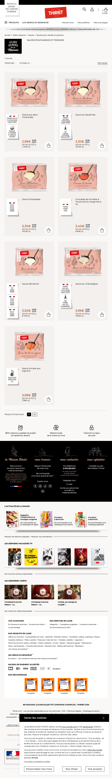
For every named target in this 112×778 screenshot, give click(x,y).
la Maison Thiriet (16, 459)
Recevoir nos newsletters (41, 537)
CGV (63, 711)
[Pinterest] (50, 486)
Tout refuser (71, 769)
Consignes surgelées (68, 624)
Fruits (55, 643)
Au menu (12, 658)
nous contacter (69, 459)
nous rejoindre (96, 459)
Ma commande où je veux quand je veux (42, 474)
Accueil (7, 35)
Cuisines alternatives (34, 646)
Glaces (62, 643)
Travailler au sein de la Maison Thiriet (96, 467)
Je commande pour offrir (60, 627)
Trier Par (9, 63)
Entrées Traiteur (61, 637)
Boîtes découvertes (66, 646)
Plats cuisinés (30, 640)
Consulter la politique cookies (37, 761)
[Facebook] (35, 486)
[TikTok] (45, 486)
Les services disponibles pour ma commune (42, 711)
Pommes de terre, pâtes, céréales (22, 643)
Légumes (79, 640)
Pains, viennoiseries (16, 646)
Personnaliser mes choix (39, 769)
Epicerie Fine (50, 646)
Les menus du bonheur (35, 22)
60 (35, 414)
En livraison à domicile (17, 624)
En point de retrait (36, 624)
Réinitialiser (103, 63)
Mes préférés (83, 22)
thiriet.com (17, 711)
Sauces (31, 35)
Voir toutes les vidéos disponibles (18, 611)
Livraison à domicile (88, 624)
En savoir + (57, 669)
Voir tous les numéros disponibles (19, 574)
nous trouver (42, 459)
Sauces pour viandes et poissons (50, 35)
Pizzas (96, 637)
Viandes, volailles (66, 640)
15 (29, 414)
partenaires (88, 727)
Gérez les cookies (17, 714)
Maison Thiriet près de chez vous (42, 467)
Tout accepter (95, 769)
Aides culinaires (19, 35)
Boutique (79, 646)
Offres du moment (16, 637)
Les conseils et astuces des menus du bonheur (38, 658)
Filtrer (25, 63)
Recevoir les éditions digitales (17, 537)
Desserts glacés (73, 643)
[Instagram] (40, 486)
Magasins (54, 624)
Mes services (67, 22)
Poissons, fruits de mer (47, 640)
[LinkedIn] (42, 491)
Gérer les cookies (94, 750)
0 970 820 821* (69, 468)
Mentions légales (74, 711)
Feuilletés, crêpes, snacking (81, 637)
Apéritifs (49, 637)
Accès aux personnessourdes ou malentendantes (69, 490)
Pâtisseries (86, 643)
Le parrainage (14, 627)
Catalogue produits (91, 711)
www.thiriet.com (69, 727)
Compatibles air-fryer (35, 637)
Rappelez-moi (69, 480)
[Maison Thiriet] (56, 12)
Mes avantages (100, 22)
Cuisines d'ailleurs (15, 640)
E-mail (69, 484)
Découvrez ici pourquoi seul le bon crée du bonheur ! (16, 468)
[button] (92, 10)
